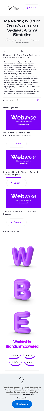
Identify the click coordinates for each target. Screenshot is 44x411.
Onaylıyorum (22, 404)
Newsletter (29, 39)
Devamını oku (22, 398)
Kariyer (29, 355)
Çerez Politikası (28, 394)
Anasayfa (10, 39)
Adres (29, 362)
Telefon (15, 362)
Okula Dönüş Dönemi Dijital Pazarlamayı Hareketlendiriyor (18, 134)
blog (19, 39)
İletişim (15, 355)
